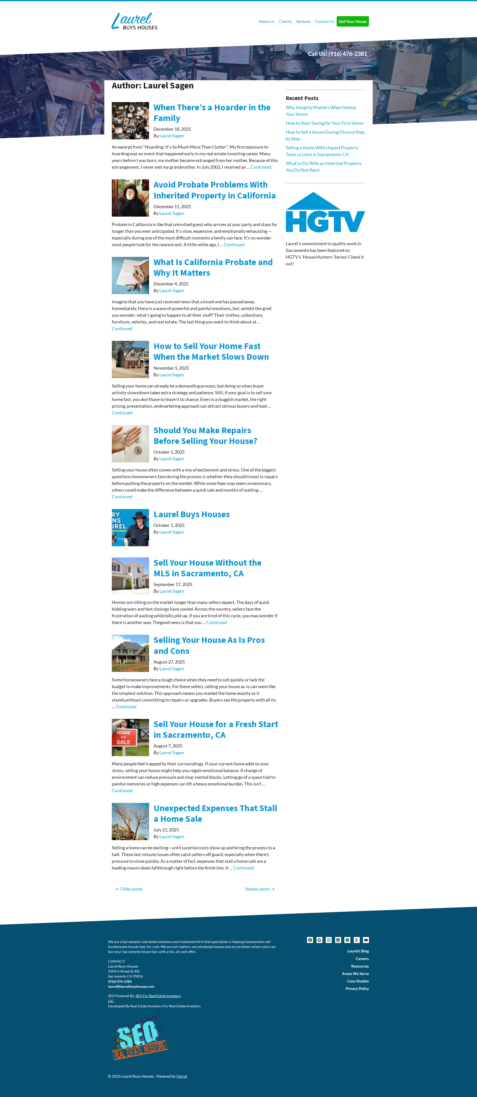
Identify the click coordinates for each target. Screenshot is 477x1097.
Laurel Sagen (171, 135)
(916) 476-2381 (347, 53)
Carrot (181, 1076)
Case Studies (358, 981)
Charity (285, 21)
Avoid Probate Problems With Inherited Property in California (215, 190)
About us (267, 21)
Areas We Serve (355, 973)
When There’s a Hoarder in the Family (212, 112)
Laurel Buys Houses (192, 514)
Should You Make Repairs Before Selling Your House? (205, 435)
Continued (261, 167)
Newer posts (257, 889)
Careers (362, 958)
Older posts (131, 889)
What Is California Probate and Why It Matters (213, 267)
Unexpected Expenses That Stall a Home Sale (215, 813)
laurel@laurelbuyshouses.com (131, 986)
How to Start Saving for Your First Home (324, 123)
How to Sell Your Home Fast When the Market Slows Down (211, 351)
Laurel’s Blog (358, 951)
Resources (360, 966)
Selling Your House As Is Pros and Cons (209, 645)
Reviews (303, 21)
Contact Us (324, 21)
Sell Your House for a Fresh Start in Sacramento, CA (216, 729)
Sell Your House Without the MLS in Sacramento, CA (208, 568)
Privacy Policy (357, 988)
